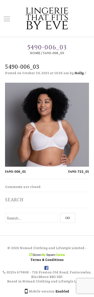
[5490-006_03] (47, 124)
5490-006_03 (22, 67)
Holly (79, 72)
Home (35, 52)
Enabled (62, 291)
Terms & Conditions (47, 259)
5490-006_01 (15, 171)
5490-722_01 (78, 171)
